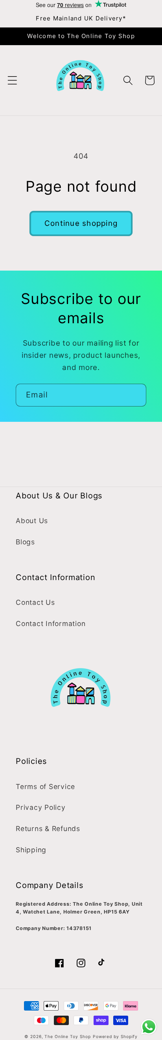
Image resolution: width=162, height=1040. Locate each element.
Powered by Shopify (115, 1036)
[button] (12, 80)
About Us (32, 520)
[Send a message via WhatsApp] (149, 1027)
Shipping (31, 850)
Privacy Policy (41, 807)
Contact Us (35, 602)
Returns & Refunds (48, 828)
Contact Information (50, 623)
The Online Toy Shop (67, 1036)
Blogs (25, 542)
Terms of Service (45, 786)
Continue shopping (81, 223)
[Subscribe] (135, 395)
